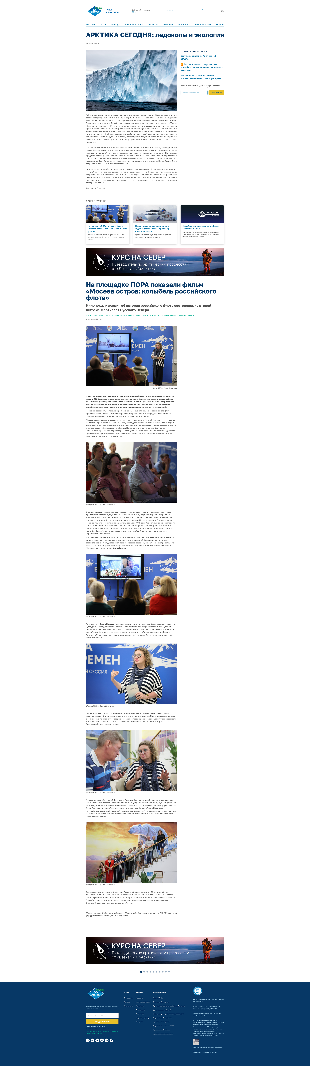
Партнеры (128, 1006)
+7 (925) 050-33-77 (213, 1009)
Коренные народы (134, 25)
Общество (153, 25)
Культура (90, 25)
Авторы (127, 1002)
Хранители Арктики (161, 1030)
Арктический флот (94, 315)
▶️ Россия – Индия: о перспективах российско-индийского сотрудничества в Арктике (202, 67)
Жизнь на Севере (203, 25)
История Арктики (151, 315)
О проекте (128, 998)
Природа (115, 25)
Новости (139, 998)
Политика (168, 25)
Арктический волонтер (163, 1034)
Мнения (220, 25)
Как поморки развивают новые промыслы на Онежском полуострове (201, 76)
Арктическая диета (161, 1022)
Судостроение (169, 315)
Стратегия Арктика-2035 (163, 1026)
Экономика (184, 25)
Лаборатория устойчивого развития (168, 1014)
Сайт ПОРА (158, 998)
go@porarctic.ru (199, 1015)
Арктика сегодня (143, 1002)
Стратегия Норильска (162, 1018)
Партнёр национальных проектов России (207, 1047)
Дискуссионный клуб (162, 1010)
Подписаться (216, 92)
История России (186, 315)
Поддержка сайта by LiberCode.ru (205, 1052)
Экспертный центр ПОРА (208, 1020)
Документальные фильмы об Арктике (123, 315)
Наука (103, 25)
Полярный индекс (161, 1002)
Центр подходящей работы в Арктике (169, 1006)
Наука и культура (143, 1018)
